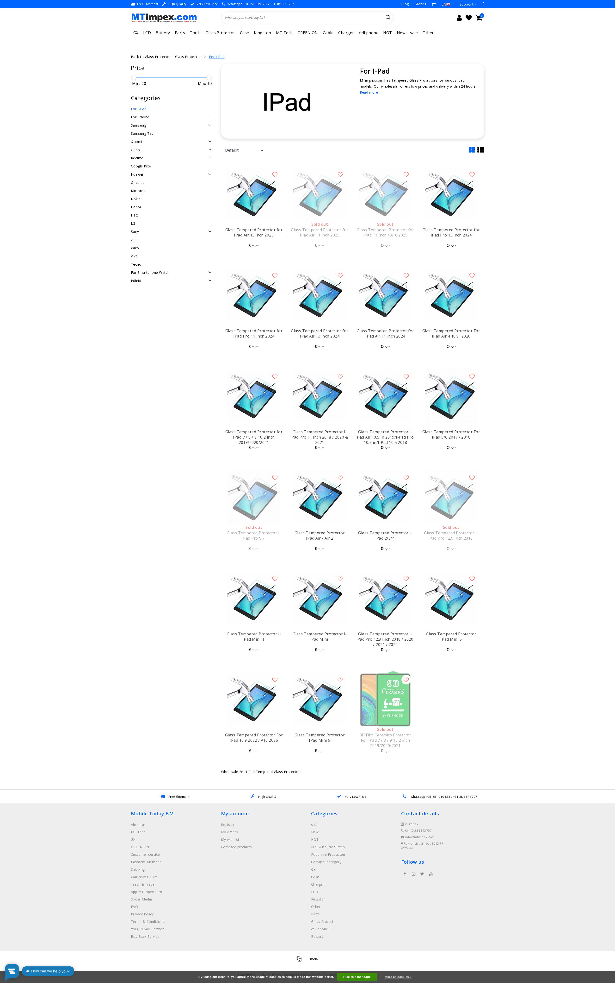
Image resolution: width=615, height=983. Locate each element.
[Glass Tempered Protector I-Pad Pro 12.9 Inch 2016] (451, 496)
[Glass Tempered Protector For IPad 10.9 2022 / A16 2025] (254, 699)
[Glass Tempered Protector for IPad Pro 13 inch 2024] (451, 193)
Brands (420, 4)
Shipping (138, 869)
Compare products (236, 847)
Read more (369, 92)
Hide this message (357, 977)
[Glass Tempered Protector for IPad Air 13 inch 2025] (254, 193)
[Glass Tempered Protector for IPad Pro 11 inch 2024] (254, 294)
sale (414, 32)
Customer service (145, 854)
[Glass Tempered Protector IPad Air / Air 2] (319, 496)
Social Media (141, 899)
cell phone (369, 32)
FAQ (134, 906)
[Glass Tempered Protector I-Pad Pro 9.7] (254, 496)
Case (244, 32)
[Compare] (434, 4)
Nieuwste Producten (328, 847)
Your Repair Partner (147, 929)
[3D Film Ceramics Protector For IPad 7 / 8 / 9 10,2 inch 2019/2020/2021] (385, 699)
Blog (405, 4)
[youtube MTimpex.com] (431, 874)
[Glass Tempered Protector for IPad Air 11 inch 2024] (385, 294)
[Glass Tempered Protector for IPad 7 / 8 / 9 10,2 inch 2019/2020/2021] (254, 395)
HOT (387, 32)
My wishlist (230, 839)
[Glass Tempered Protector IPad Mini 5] (451, 598)
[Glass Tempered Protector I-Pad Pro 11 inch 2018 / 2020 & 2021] (319, 395)
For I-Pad (216, 56)
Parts (180, 32)
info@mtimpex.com (420, 837)
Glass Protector (220, 32)
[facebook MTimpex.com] (404, 874)
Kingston (262, 32)
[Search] (388, 18)
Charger (346, 32)
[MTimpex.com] (164, 18)
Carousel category (326, 862)
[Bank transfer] (315, 960)
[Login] (459, 17)
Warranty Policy (144, 876)
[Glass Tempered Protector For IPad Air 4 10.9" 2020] (451, 294)
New (401, 32)
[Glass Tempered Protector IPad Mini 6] (319, 699)
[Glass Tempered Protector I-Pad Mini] (319, 598)
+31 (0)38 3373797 (417, 831)
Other (428, 32)
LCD (147, 32)
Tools (195, 32)
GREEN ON (308, 32)
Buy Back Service (145, 936)
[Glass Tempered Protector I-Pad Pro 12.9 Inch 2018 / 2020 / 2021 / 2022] (385, 598)
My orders (229, 832)
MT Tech (284, 32)
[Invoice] (300, 960)
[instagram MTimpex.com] (413, 874)
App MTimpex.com (146, 891)
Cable (328, 32)
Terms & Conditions (147, 921)
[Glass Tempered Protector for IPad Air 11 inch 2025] (319, 193)
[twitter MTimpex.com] (422, 874)
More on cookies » (398, 977)
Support (467, 4)
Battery (163, 32)
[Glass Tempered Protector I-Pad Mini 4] (254, 598)
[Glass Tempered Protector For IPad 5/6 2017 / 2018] (451, 395)
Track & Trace (142, 884)
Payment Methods (146, 862)
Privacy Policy (142, 914)
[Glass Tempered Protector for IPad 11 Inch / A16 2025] (385, 193)
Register (228, 824)
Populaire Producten (328, 854)
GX (135, 32)
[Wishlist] (469, 17)
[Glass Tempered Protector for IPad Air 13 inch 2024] (319, 294)
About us (138, 824)
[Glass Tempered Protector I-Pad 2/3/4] (385, 496)
